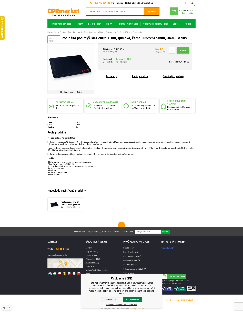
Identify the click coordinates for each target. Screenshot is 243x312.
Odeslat (165, 231)
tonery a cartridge (137, 309)
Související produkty (173, 76)
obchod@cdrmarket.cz (142, 3)
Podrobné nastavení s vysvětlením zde (121, 304)
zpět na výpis (51, 39)
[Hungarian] (55, 273)
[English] (50, 273)
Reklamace (90, 266)
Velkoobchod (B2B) (93, 259)
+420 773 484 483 (102, 3)
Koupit (183, 50)
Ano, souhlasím (132, 299)
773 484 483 (58, 249)
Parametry (111, 76)
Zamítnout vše (110, 299)
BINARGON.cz (191, 300)
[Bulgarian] (79, 273)
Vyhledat (152, 11)
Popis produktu (140, 76)
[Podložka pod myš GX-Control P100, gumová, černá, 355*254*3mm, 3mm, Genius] (71, 67)
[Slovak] (69, 273)
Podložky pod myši (75, 32)
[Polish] (59, 273)
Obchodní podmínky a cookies (97, 270)
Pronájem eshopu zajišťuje (176, 300)
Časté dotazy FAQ (92, 263)
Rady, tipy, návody (92, 251)
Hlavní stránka (52, 32)
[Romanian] (64, 273)
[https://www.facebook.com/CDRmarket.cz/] (167, 248)
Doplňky (63, 32)
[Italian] (74, 273)
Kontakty (89, 248)
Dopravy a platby (91, 255)
